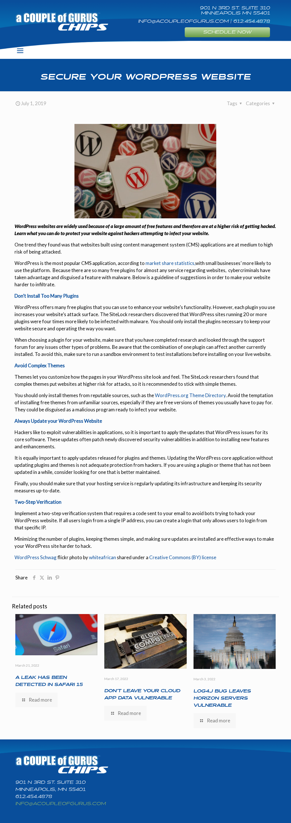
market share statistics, (170, 263)
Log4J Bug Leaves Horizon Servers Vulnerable (222, 698)
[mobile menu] (20, 50)
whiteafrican (102, 557)
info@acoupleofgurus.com (60, 804)
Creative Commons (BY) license (182, 557)
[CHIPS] (61, 21)
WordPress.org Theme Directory (190, 395)
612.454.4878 (33, 796)
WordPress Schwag (35, 557)
